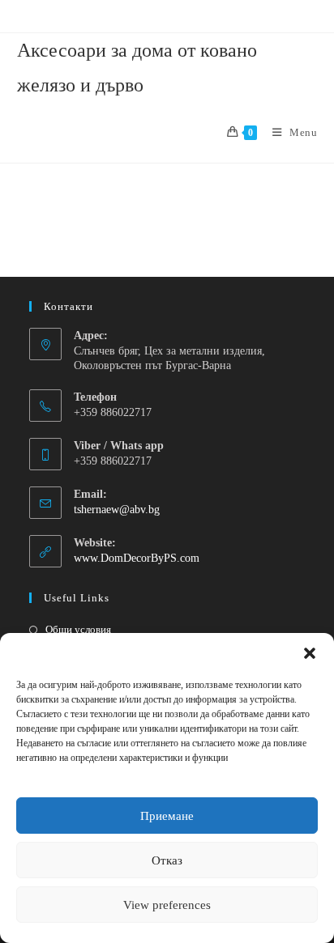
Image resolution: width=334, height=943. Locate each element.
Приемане (167, 815)
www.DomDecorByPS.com (136, 558)
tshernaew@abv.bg (117, 509)
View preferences (167, 904)
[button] (310, 653)
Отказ (167, 860)
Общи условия (78, 629)
